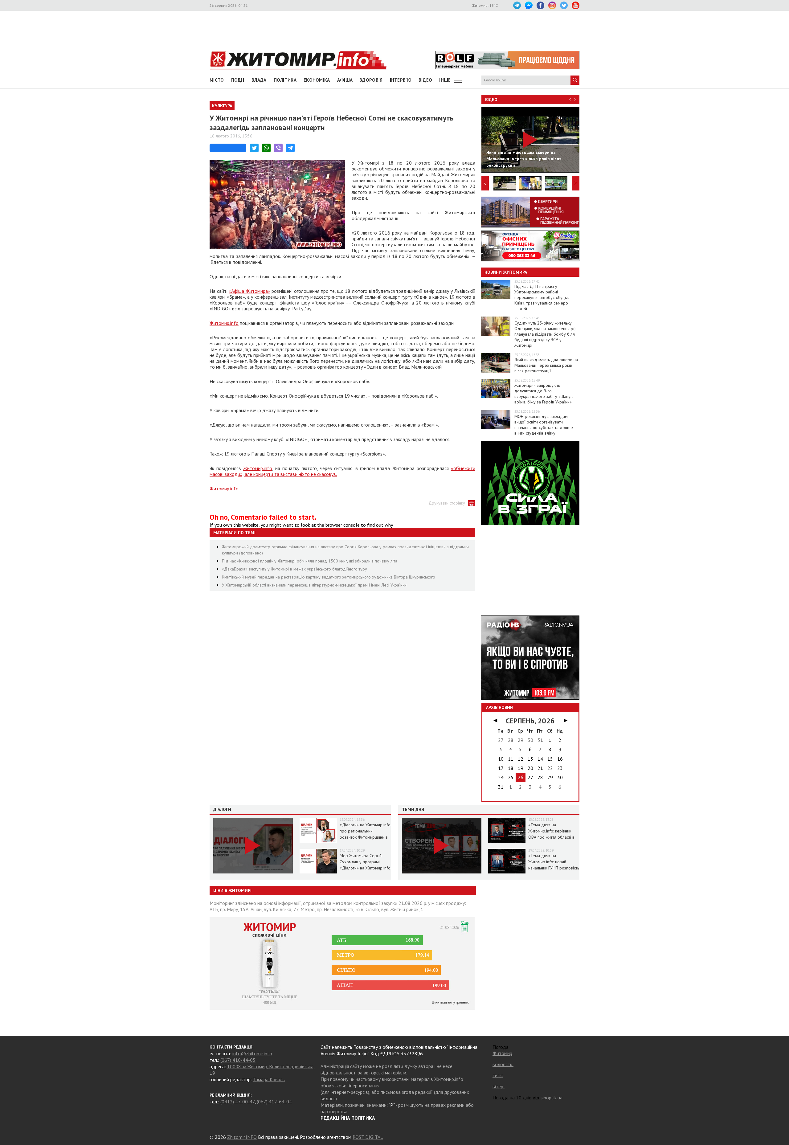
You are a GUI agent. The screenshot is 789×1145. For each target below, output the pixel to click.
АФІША (345, 80)
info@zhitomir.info (252, 1053)
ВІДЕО (425, 80)
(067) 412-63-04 (274, 1101)
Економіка (317, 80)
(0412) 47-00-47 (237, 1101)
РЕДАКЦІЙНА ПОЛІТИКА (348, 1118)
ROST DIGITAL (368, 1137)
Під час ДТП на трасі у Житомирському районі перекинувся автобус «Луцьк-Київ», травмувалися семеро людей (542, 297)
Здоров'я (371, 80)
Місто (217, 80)
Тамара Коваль (269, 1079)
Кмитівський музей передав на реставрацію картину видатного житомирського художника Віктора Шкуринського (328, 577)
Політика (285, 80)
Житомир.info (224, 323)
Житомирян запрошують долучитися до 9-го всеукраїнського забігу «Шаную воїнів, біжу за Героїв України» (544, 393)
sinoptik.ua (551, 1097)
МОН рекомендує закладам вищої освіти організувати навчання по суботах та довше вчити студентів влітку (543, 425)
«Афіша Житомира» (249, 291)
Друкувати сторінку (446, 503)
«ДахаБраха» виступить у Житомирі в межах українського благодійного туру (294, 569)
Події (238, 80)
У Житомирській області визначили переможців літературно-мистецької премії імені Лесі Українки (314, 585)
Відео (491, 99)
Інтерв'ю (400, 80)
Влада (259, 80)
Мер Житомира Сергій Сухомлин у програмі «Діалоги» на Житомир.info (365, 862)
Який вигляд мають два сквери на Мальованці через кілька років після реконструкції (546, 365)
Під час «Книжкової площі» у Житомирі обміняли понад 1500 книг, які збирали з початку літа (309, 561)
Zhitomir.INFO (242, 1137)
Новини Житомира (505, 272)
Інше (445, 80)
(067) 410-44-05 (238, 1060)
